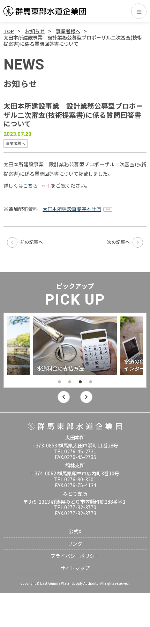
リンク (75, 543)
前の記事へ (31, 242)
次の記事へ (119, 242)
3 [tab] (80, 382)
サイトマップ (75, 567)
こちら (30, 185)
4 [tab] (90, 382)
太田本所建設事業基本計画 (72, 208)
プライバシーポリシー (75, 555)
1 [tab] (59, 382)
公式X (75, 531)
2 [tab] (69, 382)
